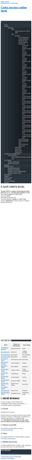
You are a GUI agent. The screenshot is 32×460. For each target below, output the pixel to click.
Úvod (5, 24)
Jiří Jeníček (7, 356)
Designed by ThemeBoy (7, 458)
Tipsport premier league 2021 (23, 42)
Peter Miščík (4, 366)
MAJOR (17, 36)
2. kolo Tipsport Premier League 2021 (26, 131)
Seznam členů (8, 177)
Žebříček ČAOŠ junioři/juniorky (17, 171)
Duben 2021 (18, 152)
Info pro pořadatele (9, 181)
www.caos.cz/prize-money (8, 438)
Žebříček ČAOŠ (9, 166)
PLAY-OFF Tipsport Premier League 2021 (26, 48)
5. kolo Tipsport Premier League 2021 (26, 117)
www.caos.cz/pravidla (7, 430)
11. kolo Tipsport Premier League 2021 (26, 86)
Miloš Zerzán (4, 387)
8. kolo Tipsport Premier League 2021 (26, 102)
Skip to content (5, 1)
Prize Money (7, 174)
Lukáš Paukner (4, 363)
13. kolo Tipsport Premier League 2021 (26, 73)
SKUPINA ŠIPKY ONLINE (9, 453)
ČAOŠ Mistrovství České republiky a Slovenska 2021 (23, 39)
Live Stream (7, 160)
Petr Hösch (7, 355)
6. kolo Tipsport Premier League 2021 (26, 112)
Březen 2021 (18, 150)
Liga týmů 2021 (12, 155)
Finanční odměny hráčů (14, 173)
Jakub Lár (7, 352)
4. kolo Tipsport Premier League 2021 (26, 122)
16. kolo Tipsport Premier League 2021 (26, 54)
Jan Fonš (6, 390)
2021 (12, 34)
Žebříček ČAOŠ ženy (14, 169)
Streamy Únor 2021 (13, 163)
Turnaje (6, 26)
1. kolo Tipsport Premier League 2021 (26, 136)
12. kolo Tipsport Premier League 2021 (26, 79)
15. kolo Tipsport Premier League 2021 (26, 60)
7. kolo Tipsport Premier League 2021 (26, 107)
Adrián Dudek (4, 377)
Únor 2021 (18, 149)
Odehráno (10, 28)
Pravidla (6, 165)
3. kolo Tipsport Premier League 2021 (26, 126)
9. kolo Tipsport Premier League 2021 (26, 98)
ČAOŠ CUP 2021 (23, 139)
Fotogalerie (7, 179)
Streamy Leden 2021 (14, 161)
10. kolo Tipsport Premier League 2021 (26, 92)
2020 (12, 29)
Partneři (6, 176)
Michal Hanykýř (4, 348)
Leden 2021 (18, 147)
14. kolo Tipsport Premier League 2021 (26, 67)
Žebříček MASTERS (14, 168)
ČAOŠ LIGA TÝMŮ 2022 (12, 154)
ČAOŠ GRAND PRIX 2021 (23, 145)
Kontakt (6, 182)
